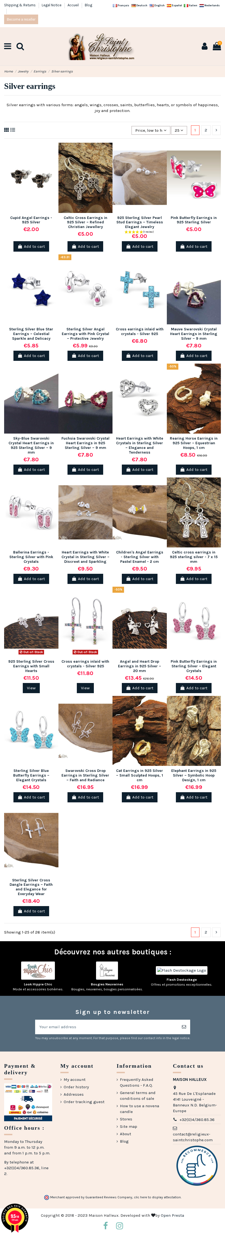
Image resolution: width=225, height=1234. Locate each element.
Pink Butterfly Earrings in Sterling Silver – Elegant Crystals (194, 666)
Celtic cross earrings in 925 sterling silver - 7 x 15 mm (194, 557)
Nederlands (212, 5)
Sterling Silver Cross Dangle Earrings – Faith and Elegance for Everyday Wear (31, 887)
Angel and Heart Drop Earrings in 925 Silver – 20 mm (139, 666)
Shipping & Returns (20, 5)
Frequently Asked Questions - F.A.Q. (136, 1082)
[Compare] (54, 161)
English (159, 5)
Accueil (74, 5)
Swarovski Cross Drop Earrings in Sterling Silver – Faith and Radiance (85, 775)
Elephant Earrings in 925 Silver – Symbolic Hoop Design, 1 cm (193, 775)
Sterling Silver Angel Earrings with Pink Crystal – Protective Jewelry (85, 334)
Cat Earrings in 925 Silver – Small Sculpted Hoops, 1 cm (139, 775)
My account (75, 1079)
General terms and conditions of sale (138, 1095)
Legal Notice (52, 5)
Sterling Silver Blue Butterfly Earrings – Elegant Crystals (31, 775)
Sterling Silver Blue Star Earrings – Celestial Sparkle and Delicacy (31, 334)
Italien (192, 5)
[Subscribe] (184, 1027)
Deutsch (141, 5)
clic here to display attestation (157, 1197)
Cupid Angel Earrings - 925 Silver (31, 220)
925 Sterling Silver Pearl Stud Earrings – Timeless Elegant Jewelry (139, 222)
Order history (76, 1086)
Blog (88, 5)
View (31, 687)
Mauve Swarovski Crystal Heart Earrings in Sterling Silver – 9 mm (193, 334)
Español (176, 5)
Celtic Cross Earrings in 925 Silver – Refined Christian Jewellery (85, 222)
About (125, 1133)
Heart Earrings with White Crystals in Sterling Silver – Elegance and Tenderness (139, 445)
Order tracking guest (84, 1101)
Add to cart (34, 246)
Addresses (74, 1094)
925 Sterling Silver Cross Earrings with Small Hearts (31, 666)
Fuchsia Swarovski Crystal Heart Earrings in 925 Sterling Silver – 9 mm (85, 443)
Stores (126, 1119)
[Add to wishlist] (54, 151)
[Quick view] (54, 171)
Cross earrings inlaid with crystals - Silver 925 (140, 331)
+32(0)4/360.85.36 (197, 1119)
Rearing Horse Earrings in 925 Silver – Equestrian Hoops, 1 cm (194, 443)
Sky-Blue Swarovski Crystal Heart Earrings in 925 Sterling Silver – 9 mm (31, 445)
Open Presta (172, 1215)
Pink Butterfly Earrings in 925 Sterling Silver (194, 220)
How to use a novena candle (139, 1108)
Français (123, 5)
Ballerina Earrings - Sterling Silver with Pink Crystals (31, 557)
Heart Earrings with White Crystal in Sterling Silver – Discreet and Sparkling (85, 557)
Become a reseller (21, 19)
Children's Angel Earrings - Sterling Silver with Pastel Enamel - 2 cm (139, 557)
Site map (128, 1126)
